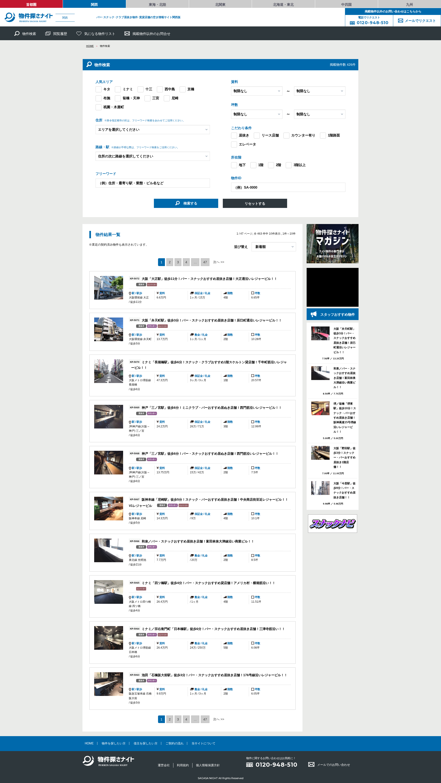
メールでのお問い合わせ (333, 764)
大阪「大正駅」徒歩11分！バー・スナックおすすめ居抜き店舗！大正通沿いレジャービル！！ (209, 279)
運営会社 (164, 765)
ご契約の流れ (175, 743)
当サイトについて (203, 743)
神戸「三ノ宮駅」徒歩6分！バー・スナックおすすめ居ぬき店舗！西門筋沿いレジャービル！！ (210, 453)
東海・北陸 (157, 4)
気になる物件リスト (99, 34)
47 (205, 262)
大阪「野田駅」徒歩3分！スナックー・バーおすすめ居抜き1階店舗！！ (345, 458)
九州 (409, 4)
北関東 (220, 4)
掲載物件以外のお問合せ (151, 34)
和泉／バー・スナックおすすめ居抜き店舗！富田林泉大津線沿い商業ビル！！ (198, 541)
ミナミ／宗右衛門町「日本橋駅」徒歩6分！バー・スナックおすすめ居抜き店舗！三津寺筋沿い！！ (213, 629)
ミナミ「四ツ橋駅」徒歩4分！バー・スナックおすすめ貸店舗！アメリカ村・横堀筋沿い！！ (208, 583)
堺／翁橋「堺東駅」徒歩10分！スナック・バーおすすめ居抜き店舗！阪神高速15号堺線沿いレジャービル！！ (345, 417)
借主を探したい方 (146, 743)
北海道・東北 (283, 4)
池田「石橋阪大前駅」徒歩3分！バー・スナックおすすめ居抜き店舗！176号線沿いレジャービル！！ (214, 675)
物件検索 (29, 34)
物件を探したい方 (114, 743)
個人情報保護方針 (208, 765)
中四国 (346, 4)
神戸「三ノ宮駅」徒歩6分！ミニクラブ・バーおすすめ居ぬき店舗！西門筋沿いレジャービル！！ (212, 407)
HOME (90, 46)
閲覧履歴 (60, 34)
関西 (94, 4)
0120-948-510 (276, 764)
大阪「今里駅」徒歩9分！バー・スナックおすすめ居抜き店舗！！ (345, 490)
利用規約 (183, 765)
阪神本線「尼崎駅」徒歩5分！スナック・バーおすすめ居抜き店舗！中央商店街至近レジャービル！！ (215, 500)
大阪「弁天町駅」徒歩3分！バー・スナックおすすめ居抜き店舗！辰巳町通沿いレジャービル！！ (212, 320)
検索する (190, 203)
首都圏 (31, 4)
